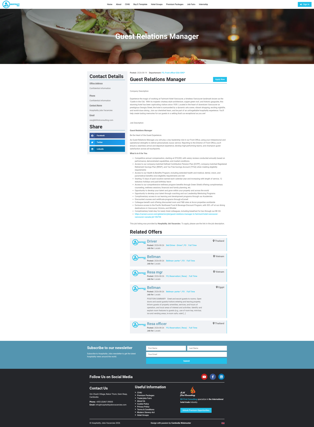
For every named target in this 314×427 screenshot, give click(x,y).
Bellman (154, 257)
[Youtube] (204, 377)
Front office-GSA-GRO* (175, 73)
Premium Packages (174, 4)
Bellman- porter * (173, 261)
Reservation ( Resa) (178, 276)
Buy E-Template (140, 4)
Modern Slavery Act (146, 412)
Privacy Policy (143, 407)
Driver (152, 241)
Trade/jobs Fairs (144, 398)
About (118, 4)
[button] (107, 135)
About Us (141, 401)
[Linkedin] (221, 377)
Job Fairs (191, 4)
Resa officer (157, 324)
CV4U (127, 4)
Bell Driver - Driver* (174, 245)
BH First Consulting (188, 399)
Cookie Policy (143, 404)
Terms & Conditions (145, 409)
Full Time (192, 245)
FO (163, 73)
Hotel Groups (157, 4)
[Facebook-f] (213, 377)
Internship (203, 4)
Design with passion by (171, 423)
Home (109, 4)
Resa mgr (155, 272)
